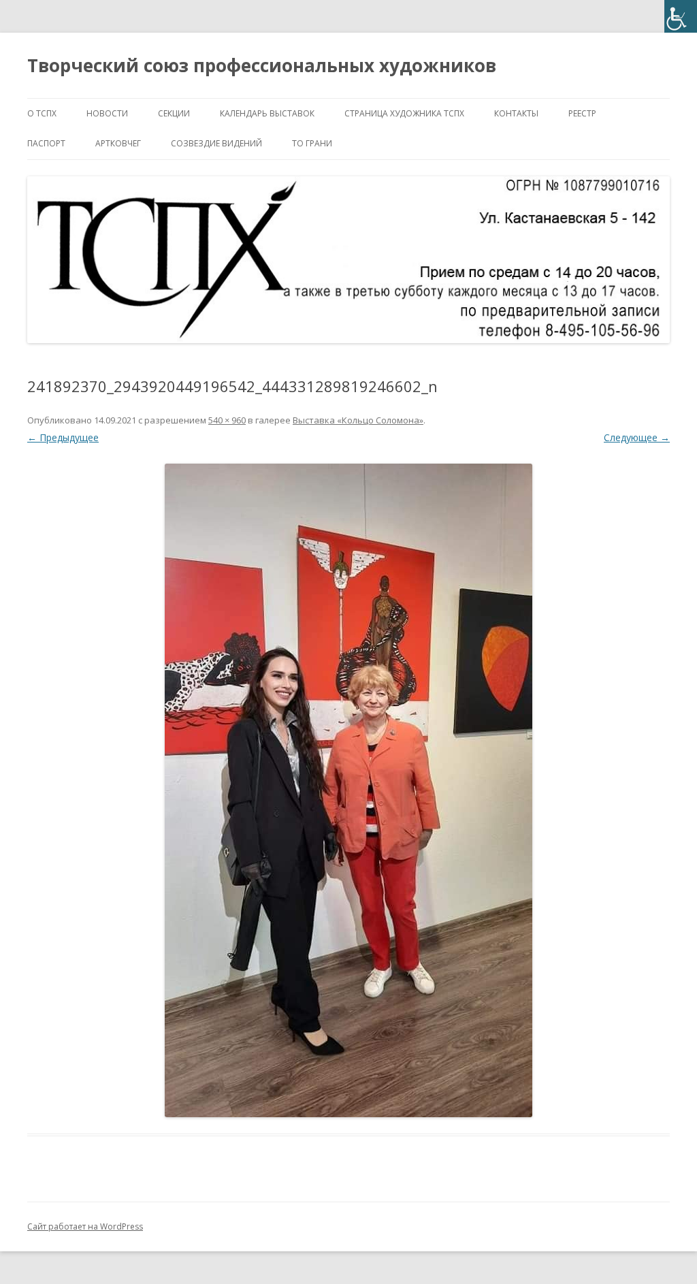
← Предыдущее (63, 437)
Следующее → (637, 437)
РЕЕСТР (582, 113)
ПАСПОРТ (46, 143)
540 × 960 (227, 420)
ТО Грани (312, 143)
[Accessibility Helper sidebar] (680, 16)
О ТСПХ (41, 113)
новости (107, 113)
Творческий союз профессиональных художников (261, 65)
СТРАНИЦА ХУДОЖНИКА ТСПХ (404, 113)
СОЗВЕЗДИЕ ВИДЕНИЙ (216, 143)
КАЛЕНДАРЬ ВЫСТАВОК (267, 113)
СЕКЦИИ (174, 113)
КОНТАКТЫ (516, 113)
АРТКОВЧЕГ (118, 143)
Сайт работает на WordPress (85, 1226)
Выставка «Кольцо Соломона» (358, 420)
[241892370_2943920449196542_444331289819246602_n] (348, 790)
